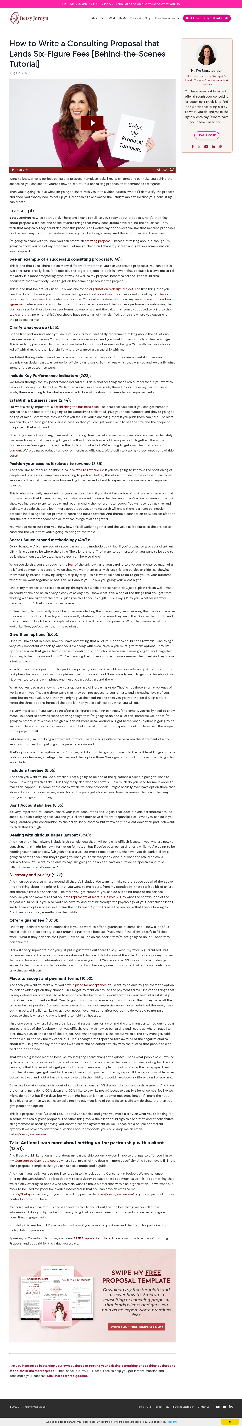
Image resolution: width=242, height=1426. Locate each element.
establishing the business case (76, 407)
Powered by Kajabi (222, 1416)
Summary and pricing (29, 875)
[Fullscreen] (172, 170)
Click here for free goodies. (67, 1376)
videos (40, 299)
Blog (147, 18)
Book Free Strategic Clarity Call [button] (207, 18)
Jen (38, 970)
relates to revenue (85, 470)
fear (71, 564)
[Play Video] (12, 170)
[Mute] (158, 170)
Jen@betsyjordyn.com (116, 1194)
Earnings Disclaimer (183, 1406)
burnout (15, 450)
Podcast (135, 18)
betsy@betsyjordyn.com (27, 1134)
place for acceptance (91, 985)
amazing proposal (98, 241)
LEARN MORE (207, 135)
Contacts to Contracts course (37, 1160)
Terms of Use (144, 1406)
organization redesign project (111, 289)
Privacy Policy (162, 1406)
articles (158, 294)
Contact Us (203, 1406)
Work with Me (117, 18)
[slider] (90, 170)
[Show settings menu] (165, 170)
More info (172, 1421)
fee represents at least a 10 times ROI (94, 897)
